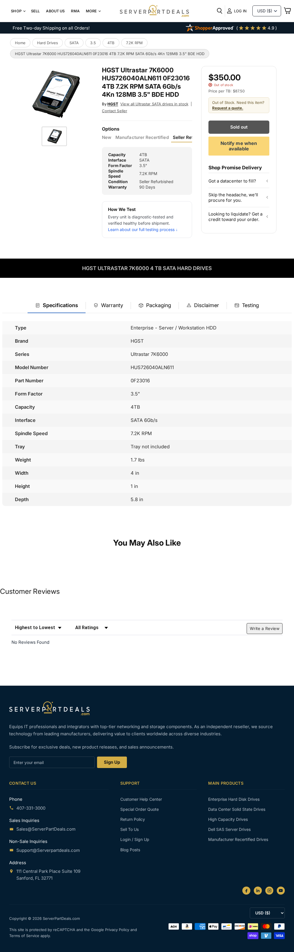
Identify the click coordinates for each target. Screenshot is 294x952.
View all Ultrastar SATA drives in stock (154, 104)
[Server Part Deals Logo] (154, 11)
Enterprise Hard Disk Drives (234, 799)
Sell (35, 11)
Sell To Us (129, 829)
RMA (75, 11)
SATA (74, 42)
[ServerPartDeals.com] (49, 708)
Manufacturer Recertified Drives (238, 839)
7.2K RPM (134, 42)
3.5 (93, 42)
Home (20, 42)
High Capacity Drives (228, 819)
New (106, 137)
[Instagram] (269, 891)
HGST (112, 104)
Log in (240, 11)
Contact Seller (114, 110)
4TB (111, 42)
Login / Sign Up (134, 839)
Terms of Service (24, 935)
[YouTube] (281, 891)
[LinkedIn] (258, 891)
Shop (16, 11)
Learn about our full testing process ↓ (143, 229)
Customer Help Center (141, 799)
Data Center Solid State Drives (236, 809)
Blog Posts (130, 849)
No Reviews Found (30, 642)
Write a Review (264, 628)
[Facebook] (246, 891)
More (92, 11)
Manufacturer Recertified (142, 137)
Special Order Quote (139, 809)
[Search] (219, 11)
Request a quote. (227, 108)
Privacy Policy (117, 929)
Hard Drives (47, 42)
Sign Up (112, 762)
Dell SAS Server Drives (229, 829)
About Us (55, 11)
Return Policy (132, 819)
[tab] (57, 305)
